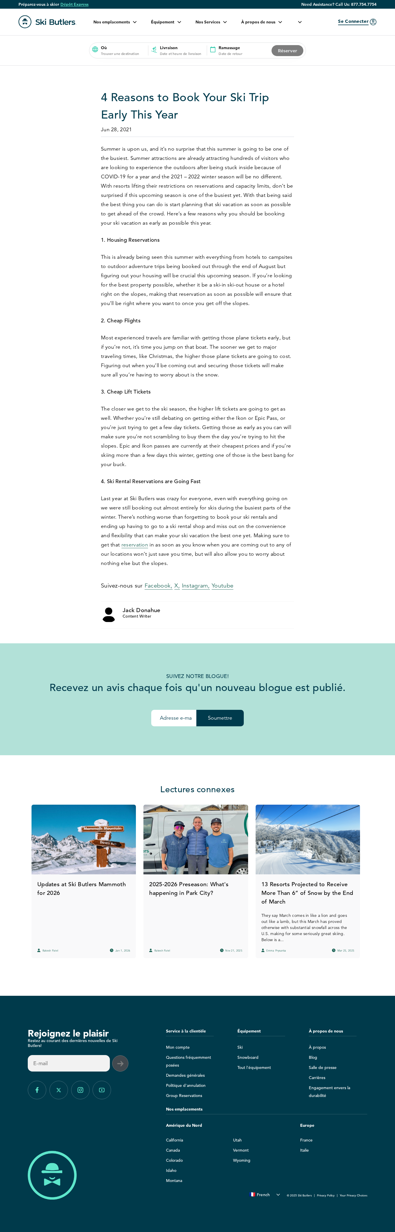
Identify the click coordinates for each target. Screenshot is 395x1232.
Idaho (171, 1170)
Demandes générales (185, 1075)
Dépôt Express (74, 4)
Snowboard (248, 1057)
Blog (313, 1057)
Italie (304, 1150)
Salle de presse (323, 1067)
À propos (317, 1047)
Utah (237, 1140)
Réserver (287, 50)
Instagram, (196, 585)
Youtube (222, 585)
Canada (173, 1150)
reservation (134, 545)
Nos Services (207, 22)
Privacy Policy (326, 1195)
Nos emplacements (111, 22)
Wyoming (241, 1160)
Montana (174, 1180)
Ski (240, 1047)
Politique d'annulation (186, 1085)
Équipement (162, 22)
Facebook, (159, 585)
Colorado (174, 1160)
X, (177, 585)
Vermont (241, 1150)
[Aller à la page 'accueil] (47, 21)
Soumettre (220, 718)
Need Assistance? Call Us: (338, 4)
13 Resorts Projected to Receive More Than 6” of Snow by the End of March (307, 893)
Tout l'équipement (254, 1067)
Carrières (317, 1077)
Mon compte (178, 1047)
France (306, 1140)
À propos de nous (258, 22)
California (174, 1140)
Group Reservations (184, 1095)
